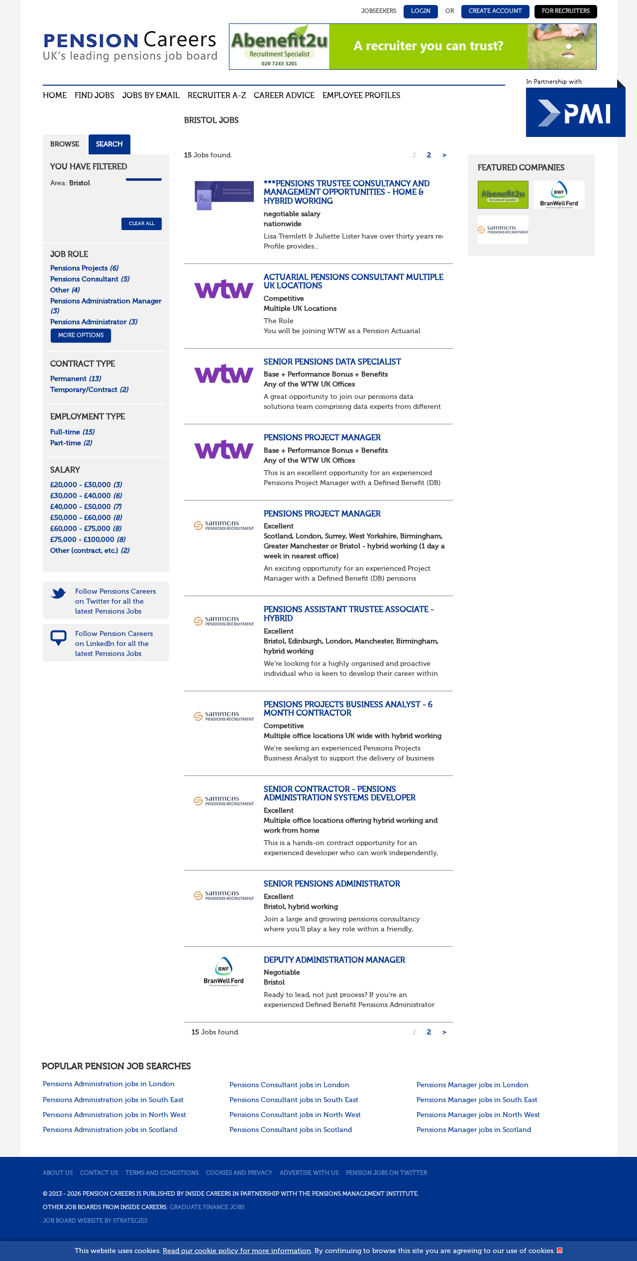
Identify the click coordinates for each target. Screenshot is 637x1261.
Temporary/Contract (89, 389)
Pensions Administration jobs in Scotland (110, 1130)
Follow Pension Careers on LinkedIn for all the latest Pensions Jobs (114, 643)
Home (55, 96)
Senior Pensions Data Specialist (332, 363)
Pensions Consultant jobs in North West (295, 1115)
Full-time (72, 432)
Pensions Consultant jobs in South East (293, 1100)
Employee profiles (361, 96)
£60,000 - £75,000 (85, 528)
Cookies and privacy (239, 1173)
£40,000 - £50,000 (85, 507)
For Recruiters (566, 11)
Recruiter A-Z (217, 96)
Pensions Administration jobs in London (109, 1084)
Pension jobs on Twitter (386, 1173)
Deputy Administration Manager (334, 961)
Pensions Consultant (89, 279)
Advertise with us (309, 1173)
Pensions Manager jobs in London (473, 1085)
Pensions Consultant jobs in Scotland (290, 1130)
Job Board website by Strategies (95, 1221)
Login (420, 11)
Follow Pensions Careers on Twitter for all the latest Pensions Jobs (115, 601)
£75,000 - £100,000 (87, 539)
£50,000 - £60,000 (86, 517)
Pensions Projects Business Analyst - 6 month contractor (348, 709)
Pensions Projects (84, 268)
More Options (81, 336)
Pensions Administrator (93, 322)
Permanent (75, 379)
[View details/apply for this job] (224, 194)
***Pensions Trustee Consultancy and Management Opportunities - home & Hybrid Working (346, 193)
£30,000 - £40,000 (86, 496)
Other (65, 290)
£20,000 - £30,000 (86, 485)
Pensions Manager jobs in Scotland (474, 1130)
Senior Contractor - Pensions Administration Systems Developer (340, 794)
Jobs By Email (151, 96)
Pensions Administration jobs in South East (113, 1100)
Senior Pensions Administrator (332, 884)
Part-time (71, 443)
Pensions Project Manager (322, 438)
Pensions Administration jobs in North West (114, 1115)
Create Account (495, 11)
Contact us (99, 1173)
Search (109, 144)
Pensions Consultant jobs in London (289, 1085)
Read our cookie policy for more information (237, 1251)
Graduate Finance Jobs (207, 1208)
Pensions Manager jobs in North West (478, 1115)
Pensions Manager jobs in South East (477, 1100)
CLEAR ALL (141, 223)
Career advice (284, 96)
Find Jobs (94, 96)
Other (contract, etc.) (89, 550)
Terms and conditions (162, 1173)
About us (58, 1173)
